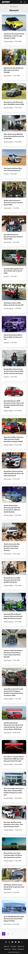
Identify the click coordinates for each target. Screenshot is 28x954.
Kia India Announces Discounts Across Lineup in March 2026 (13, 237)
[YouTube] (12, 942)
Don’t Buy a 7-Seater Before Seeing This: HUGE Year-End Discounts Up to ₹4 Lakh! (14, 759)
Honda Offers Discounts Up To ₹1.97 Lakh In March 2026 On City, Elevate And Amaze (13, 371)
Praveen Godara (8, 41)
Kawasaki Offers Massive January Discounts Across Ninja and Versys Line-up (13, 616)
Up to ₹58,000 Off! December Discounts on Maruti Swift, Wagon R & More (14, 919)
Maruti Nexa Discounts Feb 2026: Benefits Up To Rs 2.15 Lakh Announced (13, 473)
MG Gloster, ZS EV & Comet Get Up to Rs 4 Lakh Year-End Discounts (14, 887)
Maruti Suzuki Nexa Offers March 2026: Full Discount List (13, 337)
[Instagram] (6, 942)
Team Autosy (7, 75)
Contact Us (7, 949)
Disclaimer (21, 949)
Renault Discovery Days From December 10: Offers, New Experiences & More (13, 855)
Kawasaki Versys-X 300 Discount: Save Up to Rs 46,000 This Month (12, 580)
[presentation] (14, 23)
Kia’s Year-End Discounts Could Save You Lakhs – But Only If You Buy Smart (13, 824)
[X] (9, 942)
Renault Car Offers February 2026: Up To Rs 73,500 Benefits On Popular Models (14, 439)
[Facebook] (15, 942)
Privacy (14, 949)
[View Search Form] (21, 2)
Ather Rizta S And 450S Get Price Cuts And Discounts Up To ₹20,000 (14, 136)
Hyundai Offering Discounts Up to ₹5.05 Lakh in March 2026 (13, 271)
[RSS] (22, 942)
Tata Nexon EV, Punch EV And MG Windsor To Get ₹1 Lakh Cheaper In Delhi (14, 36)
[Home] (11, 6)
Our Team (13, 946)
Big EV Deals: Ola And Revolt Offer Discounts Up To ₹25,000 (13, 70)
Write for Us (21, 946)
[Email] (18, 942)
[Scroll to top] (26, 951)
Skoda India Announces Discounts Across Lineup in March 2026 (13, 203)
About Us (6, 946)
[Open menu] (24, 2)
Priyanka (6, 174)
